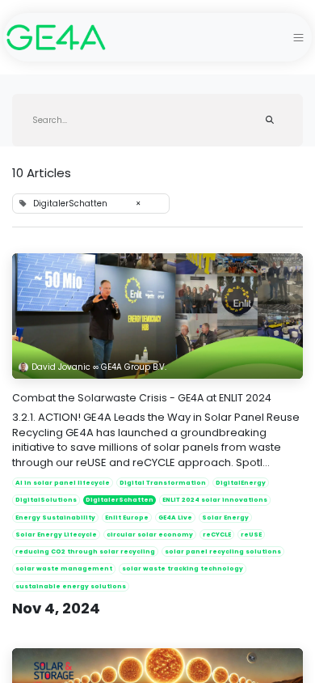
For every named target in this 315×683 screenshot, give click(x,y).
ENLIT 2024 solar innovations (214, 499)
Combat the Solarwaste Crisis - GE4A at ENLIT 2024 (141, 398)
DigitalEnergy (241, 482)
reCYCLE (217, 534)
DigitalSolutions (46, 499)
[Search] (270, 120)
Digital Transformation (163, 482)
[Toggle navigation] (298, 37)
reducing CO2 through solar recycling (85, 551)
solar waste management (63, 568)
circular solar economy (150, 534)
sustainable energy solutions (70, 586)
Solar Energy (225, 517)
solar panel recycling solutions (223, 551)
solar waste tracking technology (182, 568)
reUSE (251, 534)
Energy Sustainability (55, 517)
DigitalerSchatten (119, 499)
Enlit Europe (127, 517)
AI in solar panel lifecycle (62, 482)
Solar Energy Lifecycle (56, 534)
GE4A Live (175, 517)
